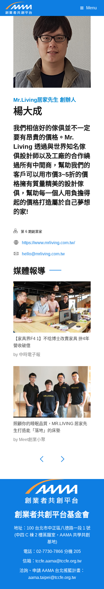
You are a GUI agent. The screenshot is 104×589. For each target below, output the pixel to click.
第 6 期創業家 (31, 232)
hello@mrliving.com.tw (43, 254)
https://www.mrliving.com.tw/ (48, 242)
